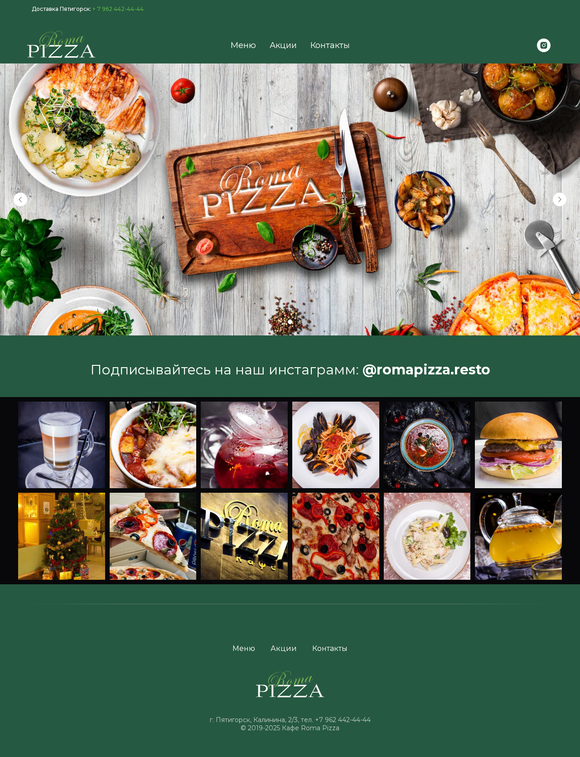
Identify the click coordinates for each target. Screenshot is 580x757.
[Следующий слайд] (559, 199)
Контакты (330, 45)
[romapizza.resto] (544, 45)
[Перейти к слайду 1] (290, 322)
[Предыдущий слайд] (20, 199)
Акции (283, 45)
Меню (243, 45)
